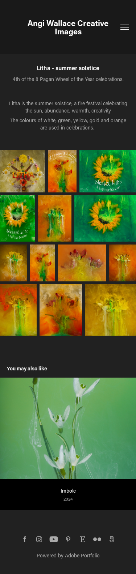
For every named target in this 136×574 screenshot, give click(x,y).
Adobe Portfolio (82, 555)
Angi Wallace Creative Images (70, 27)
